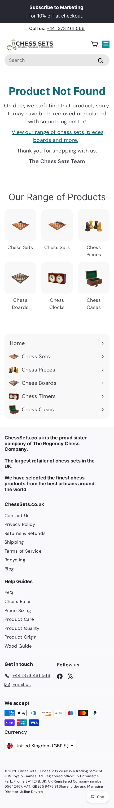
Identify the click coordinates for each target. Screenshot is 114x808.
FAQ (9, 593)
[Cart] (94, 44)
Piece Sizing (18, 610)
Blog (9, 569)
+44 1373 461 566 (66, 28)
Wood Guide (18, 646)
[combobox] (57, 60)
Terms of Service (23, 551)
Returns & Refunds (25, 533)
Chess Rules (18, 601)
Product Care (19, 619)
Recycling (15, 560)
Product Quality (22, 628)
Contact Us (17, 515)
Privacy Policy (20, 524)
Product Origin (21, 637)
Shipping (14, 542)
